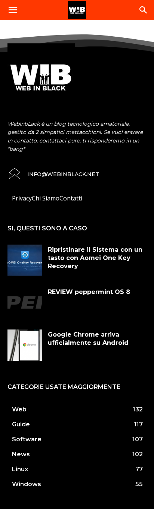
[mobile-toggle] (13, 10)
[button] (143, 10)
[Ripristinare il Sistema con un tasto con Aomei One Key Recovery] (24, 260)
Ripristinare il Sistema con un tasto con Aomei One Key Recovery (95, 258)
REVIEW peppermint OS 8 (89, 291)
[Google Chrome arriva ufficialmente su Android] (24, 345)
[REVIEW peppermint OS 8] (24, 302)
